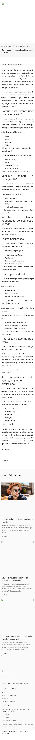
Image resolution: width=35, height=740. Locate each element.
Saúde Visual (26, 46)
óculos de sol (17, 184)
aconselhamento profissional (20, 441)
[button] (32, 5)
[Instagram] (20, 738)
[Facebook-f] (15, 738)
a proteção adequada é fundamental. (19, 171)
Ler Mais (4, 536)
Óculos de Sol (17, 46)
